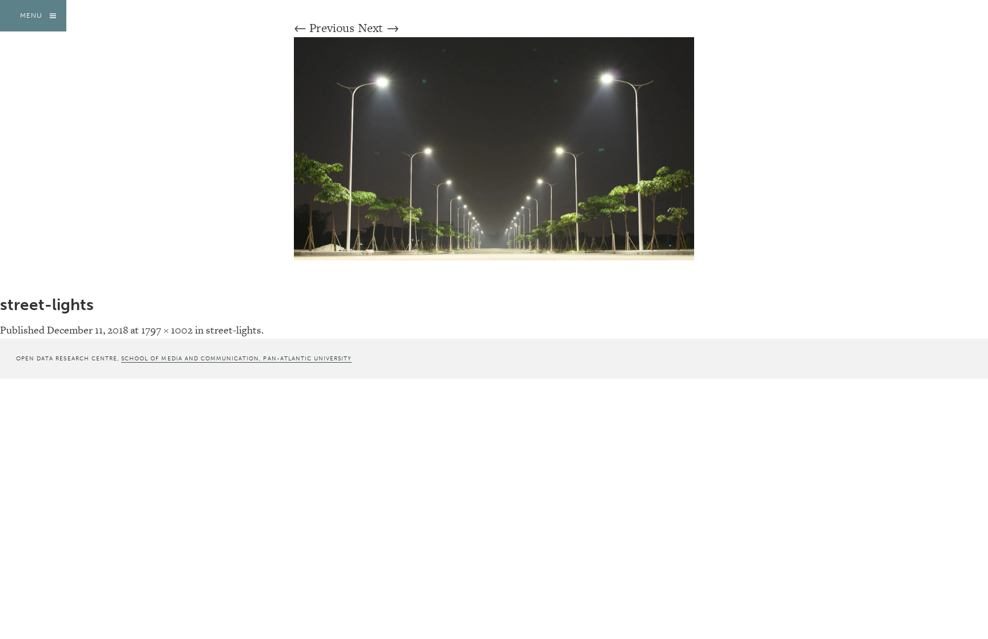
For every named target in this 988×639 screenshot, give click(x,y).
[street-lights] (494, 256)
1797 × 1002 (167, 330)
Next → (378, 27)
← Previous (324, 27)
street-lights (233, 330)
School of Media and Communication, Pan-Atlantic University (236, 358)
